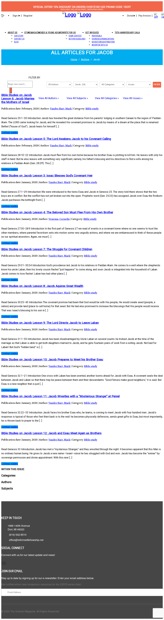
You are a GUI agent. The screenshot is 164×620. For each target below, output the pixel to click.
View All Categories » (107, 98)
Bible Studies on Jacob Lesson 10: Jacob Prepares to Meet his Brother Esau (52, 359)
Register (28, 15)
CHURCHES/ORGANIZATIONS (103, 39)
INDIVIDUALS (97, 36)
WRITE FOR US (69, 32)
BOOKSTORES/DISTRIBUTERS (103, 42)
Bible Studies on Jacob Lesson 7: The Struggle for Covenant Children (46, 249)
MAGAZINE (36, 32)
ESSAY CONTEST (75, 36)
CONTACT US (19, 39)
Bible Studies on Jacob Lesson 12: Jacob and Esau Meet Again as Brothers (51, 433)
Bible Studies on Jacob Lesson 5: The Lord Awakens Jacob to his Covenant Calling (56, 139)
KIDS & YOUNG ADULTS (51, 32)
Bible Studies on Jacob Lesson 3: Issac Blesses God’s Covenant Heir (47, 175)
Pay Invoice (145, 15)
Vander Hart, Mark (61, 108)
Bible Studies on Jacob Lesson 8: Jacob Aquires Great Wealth (42, 286)
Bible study (92, 108)
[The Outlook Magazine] (69, 15)
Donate (131, 15)
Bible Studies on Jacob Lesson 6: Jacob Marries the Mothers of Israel (17, 98)
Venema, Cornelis (59, 219)
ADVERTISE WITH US (100, 45)
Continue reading (9, 132)
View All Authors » (48, 98)
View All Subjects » (77, 98)
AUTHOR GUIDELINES (77, 39)
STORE (27, 32)
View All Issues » (133, 98)
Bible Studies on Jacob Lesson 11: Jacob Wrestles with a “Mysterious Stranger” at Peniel (60, 396)
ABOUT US (12, 32)
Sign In (16, 15)
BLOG (16, 42)
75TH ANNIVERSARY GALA (127, 32)
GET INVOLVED (92, 32)
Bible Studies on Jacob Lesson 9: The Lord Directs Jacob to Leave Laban (50, 323)
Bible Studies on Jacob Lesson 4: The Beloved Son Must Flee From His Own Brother (57, 212)
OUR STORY (18, 36)
